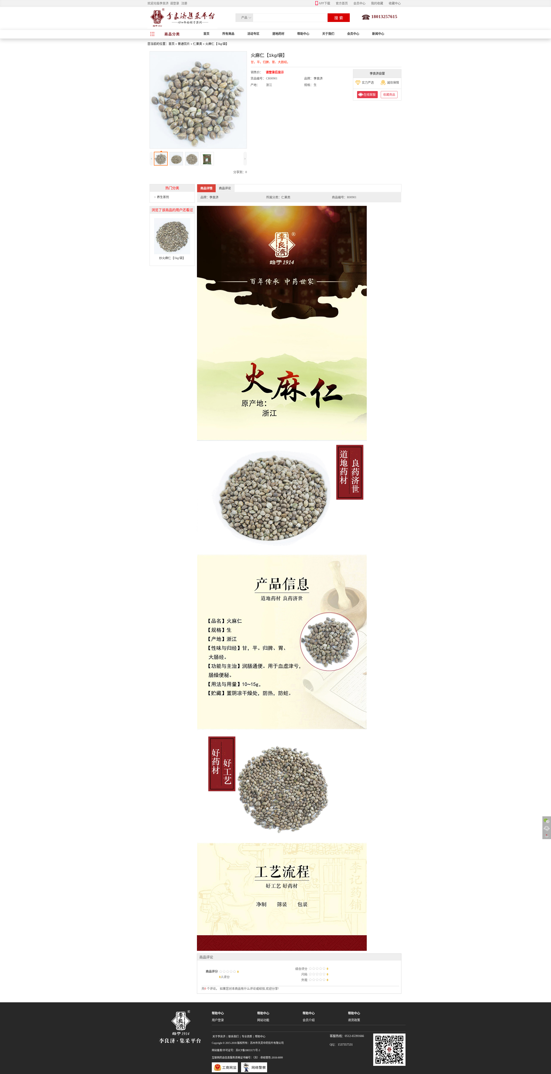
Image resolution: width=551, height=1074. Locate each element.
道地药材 (278, 33)
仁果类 (197, 43)
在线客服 (370, 94)
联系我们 (233, 1036)
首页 (206, 33)
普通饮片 (184, 43)
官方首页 (342, 3)
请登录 (174, 3)
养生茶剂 (163, 197)
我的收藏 (377, 3)
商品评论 (225, 188)
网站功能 (263, 1020)
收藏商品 (389, 94)
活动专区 (253, 33)
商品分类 (172, 34)
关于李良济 (218, 1036)
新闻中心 (378, 33)
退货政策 (354, 1020)
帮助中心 (303, 33)
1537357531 (345, 1044)
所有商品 (228, 33)
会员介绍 (309, 1020)
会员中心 (359, 3)
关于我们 (328, 33)
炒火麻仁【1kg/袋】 (172, 258)
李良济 (318, 78)
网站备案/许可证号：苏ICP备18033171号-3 (236, 1050)
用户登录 (218, 1020)
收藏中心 (395, 3)
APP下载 (324, 3)
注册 (184, 3)
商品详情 (206, 188)
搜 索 (338, 18)
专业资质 (247, 1036)
